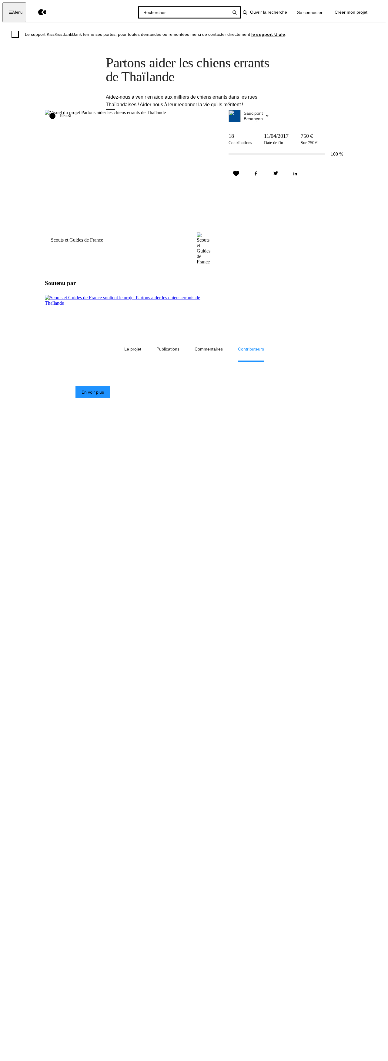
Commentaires (209, 349)
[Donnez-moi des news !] (236, 173)
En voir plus (93, 392)
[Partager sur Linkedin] (295, 173)
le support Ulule (268, 34)
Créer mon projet (351, 12)
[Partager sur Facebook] (255, 173)
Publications (167, 349)
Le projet (132, 349)
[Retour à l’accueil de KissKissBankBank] (37, 12)
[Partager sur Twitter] (275, 173)
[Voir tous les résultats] (234, 12)
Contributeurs (251, 349)
